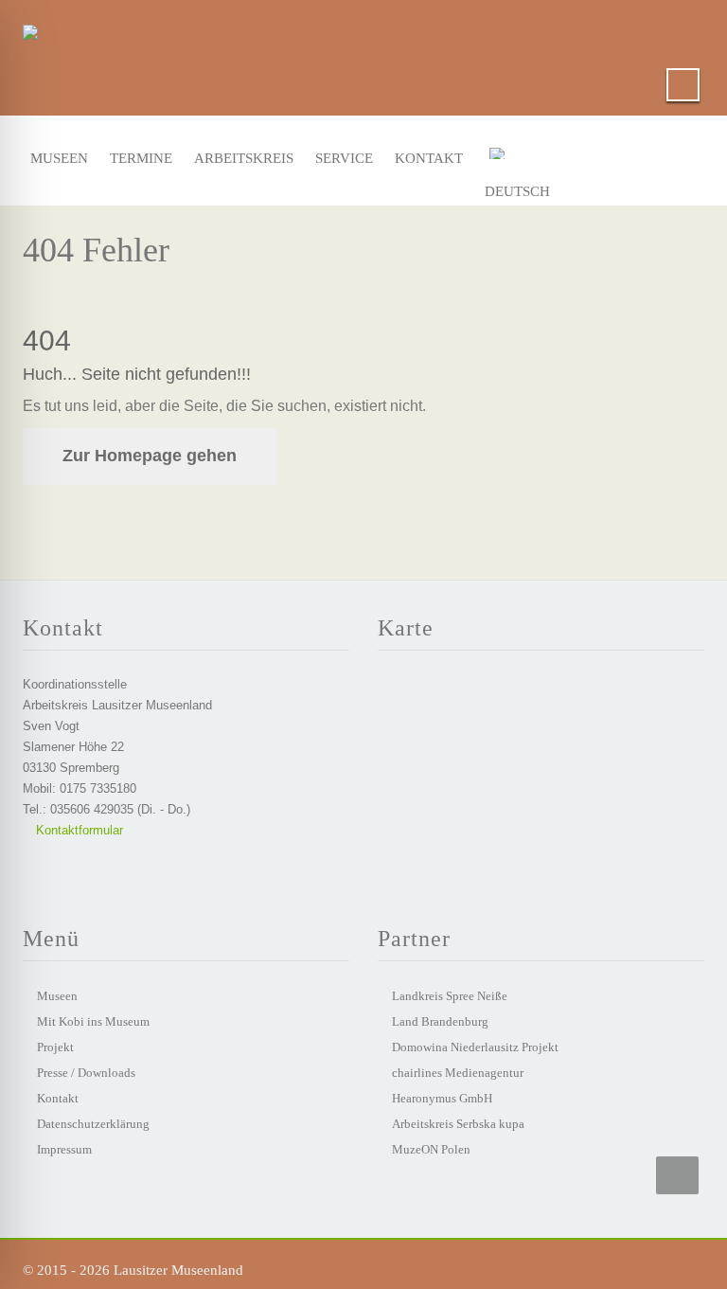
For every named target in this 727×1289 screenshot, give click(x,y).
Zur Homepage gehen (149, 455)
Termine (137, 158)
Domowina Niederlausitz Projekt (475, 1047)
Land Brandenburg (440, 1021)
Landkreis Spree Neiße (449, 996)
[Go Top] (677, 1175)
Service (340, 158)
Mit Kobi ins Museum (93, 1021)
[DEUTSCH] (526, 157)
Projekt (55, 1047)
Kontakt (424, 158)
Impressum (64, 1149)
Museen (55, 158)
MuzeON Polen (431, 1149)
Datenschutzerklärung (93, 1124)
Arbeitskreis (236, 158)
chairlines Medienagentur (457, 1072)
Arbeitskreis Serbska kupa (458, 1124)
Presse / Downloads (86, 1072)
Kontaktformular (77, 830)
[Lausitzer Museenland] (30, 28)
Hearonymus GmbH (442, 1098)
